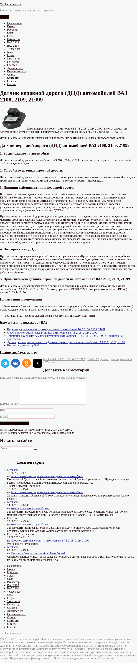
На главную (14, 23)
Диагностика (15, 68)
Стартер (12, 64)
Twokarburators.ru (10, 4)
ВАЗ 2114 (13, 45)
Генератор (13, 61)
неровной (126, 359)
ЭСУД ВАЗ (87, 359)
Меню (4, 17)
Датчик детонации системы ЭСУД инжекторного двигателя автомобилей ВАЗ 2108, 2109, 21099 (66, 342)
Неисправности (16, 71)
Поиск (11, 26)
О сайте (12, 81)
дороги (114, 359)
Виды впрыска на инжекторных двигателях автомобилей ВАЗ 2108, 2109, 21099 (56, 329)
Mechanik (48, 359)
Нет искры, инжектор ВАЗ (23, 345)
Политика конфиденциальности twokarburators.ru (84, 658)
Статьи (11, 84)
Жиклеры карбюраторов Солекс (30, 508)
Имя (2, 409)
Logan (10, 55)
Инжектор (13, 39)
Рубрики (12, 29)
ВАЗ (96, 359)
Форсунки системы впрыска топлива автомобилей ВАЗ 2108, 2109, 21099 (52, 332)
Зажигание (13, 58)
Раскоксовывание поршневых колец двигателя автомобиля (47, 476)
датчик (104, 359)
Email (3, 416)
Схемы (11, 74)
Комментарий (9, 403)
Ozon (10, 36)
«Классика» (14, 48)
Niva (10, 52)
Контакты (13, 77)
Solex (10, 32)
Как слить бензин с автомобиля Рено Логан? (38, 553)
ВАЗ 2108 (13, 42)
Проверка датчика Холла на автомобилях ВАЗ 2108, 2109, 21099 (50, 540)
